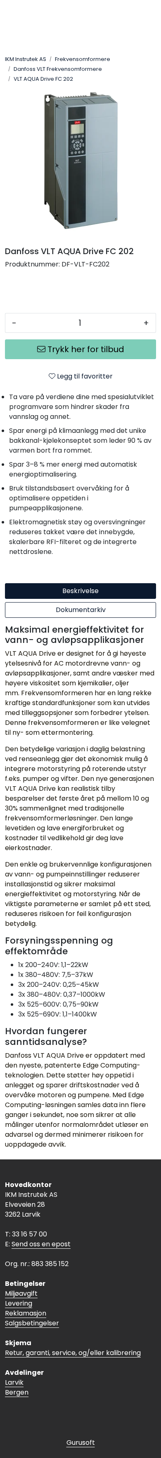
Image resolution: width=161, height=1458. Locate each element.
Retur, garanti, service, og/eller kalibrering (73, 1353)
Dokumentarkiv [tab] (81, 610)
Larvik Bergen (16, 1387)
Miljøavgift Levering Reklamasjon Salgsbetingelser (32, 1308)
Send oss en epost (41, 1244)
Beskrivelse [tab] (80, 591)
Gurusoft (80, 1442)
